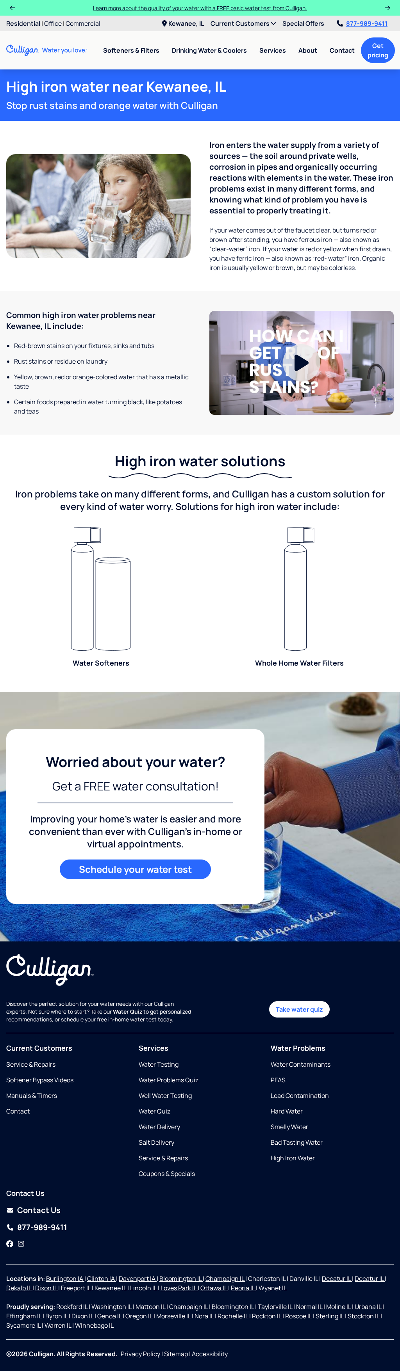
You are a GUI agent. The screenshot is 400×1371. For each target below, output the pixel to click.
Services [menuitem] (272, 50)
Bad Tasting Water (297, 1142)
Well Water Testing (165, 1095)
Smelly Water (289, 1126)
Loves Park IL (179, 1288)
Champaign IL (225, 1278)
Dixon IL (46, 1288)
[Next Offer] (387, 7)
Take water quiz (299, 1009)
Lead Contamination (300, 1095)
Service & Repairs (30, 1064)
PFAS (278, 1080)
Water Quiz (154, 1111)
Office (53, 23)
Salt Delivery (156, 1142)
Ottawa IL (214, 1288)
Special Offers (303, 23)
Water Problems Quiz (168, 1080)
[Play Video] (301, 363)
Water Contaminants (300, 1064)
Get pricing (378, 50)
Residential (23, 23)
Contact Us (39, 1210)
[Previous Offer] (12, 7)
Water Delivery (159, 1126)
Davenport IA (138, 1278)
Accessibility (210, 1354)
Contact (342, 50)
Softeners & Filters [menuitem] (131, 50)
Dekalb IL (19, 1288)
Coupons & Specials (167, 1173)
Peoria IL (243, 1288)
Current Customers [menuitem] (241, 23)
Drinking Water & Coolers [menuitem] (209, 50)
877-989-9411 (367, 23)
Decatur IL (337, 1278)
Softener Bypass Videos (39, 1080)
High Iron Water (293, 1158)
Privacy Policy (140, 1354)
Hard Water (287, 1111)
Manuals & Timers (31, 1095)
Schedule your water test (135, 869)
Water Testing (159, 1064)
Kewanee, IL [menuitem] (186, 23)
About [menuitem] (307, 50)
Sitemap (176, 1354)
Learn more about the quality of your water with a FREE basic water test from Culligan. (200, 8)
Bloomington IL (181, 1278)
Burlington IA (65, 1278)
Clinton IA (101, 1278)
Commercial (83, 23)
